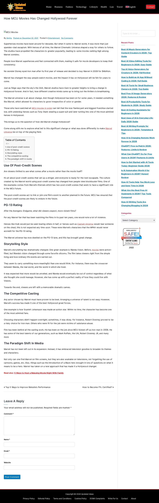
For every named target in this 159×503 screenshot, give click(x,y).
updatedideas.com (131, 237)
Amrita (9, 38)
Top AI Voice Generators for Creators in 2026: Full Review (136, 71)
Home (49, 7)
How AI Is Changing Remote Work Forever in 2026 (138, 140)
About (133, 498)
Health (104, 7)
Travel (120, 7)
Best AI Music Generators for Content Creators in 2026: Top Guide (136, 53)
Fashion (69, 7)
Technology (81, 7)
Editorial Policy (44, 498)
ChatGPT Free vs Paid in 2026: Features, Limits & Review (136, 148)
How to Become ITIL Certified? (97, 387)
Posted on (25, 38)
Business (59, 7)
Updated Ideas (87, 494)
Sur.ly (135, 243)
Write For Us (113, 498)
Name (7, 439)
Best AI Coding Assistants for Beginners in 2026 (135, 112)
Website (7, 462)
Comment (9, 414)
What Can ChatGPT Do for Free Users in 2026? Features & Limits (137, 156)
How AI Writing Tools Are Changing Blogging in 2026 (134, 204)
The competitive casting (17, 156)
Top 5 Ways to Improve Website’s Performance (27, 387)
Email (7, 451)
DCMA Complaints (97, 498)
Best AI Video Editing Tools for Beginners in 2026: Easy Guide (136, 63)
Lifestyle (94, 7)
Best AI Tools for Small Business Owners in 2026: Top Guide (137, 87)
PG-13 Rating (13, 150)
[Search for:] (138, 33)
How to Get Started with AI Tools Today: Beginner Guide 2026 (137, 164)
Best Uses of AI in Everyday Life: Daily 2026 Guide (137, 120)
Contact (150, 7)
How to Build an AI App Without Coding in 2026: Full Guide (136, 79)
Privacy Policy (29, 498)
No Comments (67, 38)
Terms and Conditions (62, 498)
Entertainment (54, 38)
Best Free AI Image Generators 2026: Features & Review (136, 95)
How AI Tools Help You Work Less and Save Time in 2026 (138, 184)
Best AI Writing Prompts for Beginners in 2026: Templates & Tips (137, 130)
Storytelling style (14, 153)
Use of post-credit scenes (18, 147)
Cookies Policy (81, 498)
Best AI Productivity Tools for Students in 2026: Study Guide (136, 103)
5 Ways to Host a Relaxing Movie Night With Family (39, 373)
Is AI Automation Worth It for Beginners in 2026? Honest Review (135, 174)
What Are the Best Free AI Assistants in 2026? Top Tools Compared (136, 194)
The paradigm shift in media (19, 159)
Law (112, 7)
